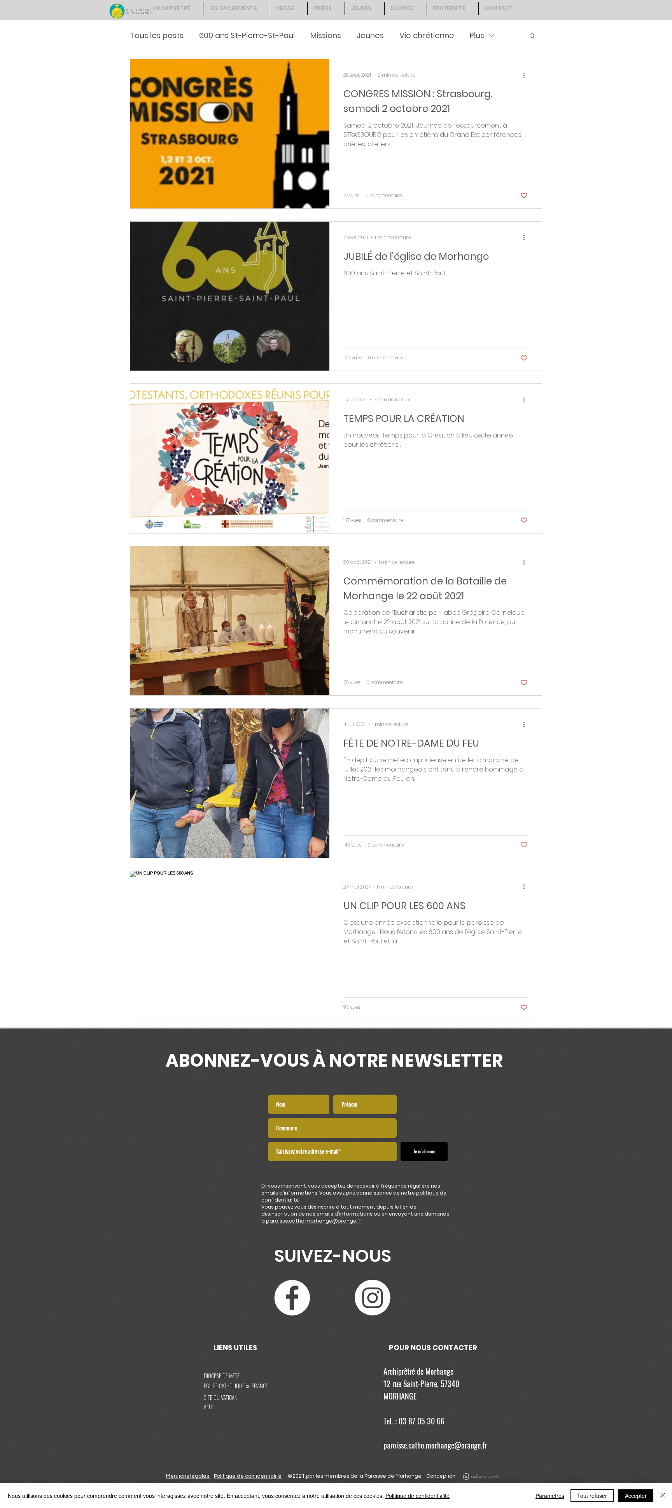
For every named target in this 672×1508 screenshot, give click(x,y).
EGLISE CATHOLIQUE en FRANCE (236, 1385)
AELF (209, 1406)
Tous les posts (157, 35)
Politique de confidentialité (248, 1476)
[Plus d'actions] (526, 75)
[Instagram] (372, 1298)
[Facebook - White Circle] (292, 1298)
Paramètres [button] (550, 1495)
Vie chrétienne (426, 35)
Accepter (636, 1495)
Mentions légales (188, 1476)
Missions (325, 35)
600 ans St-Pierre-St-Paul (247, 35)
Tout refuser (592, 1495)
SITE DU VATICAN (221, 1397)
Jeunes (370, 35)
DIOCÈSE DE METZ (222, 1375)
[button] (532, 36)
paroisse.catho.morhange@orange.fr (313, 1221)
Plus (477, 35)
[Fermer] (662, 1495)
